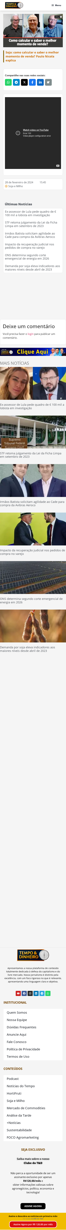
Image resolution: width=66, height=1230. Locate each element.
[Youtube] (18, 993)
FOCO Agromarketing (23, 1137)
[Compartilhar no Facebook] (32, 82)
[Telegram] (42, 993)
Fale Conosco (16, 1042)
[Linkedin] (36, 993)
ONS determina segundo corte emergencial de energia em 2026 (27, 257)
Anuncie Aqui (16, 1034)
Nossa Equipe (17, 1020)
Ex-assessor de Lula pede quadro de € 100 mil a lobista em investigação (30, 213)
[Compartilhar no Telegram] (16, 82)
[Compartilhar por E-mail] (48, 82)
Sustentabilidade (19, 1130)
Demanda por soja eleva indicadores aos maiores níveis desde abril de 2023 (32, 267)
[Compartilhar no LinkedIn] (40, 82)
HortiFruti (14, 1093)
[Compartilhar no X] (24, 82)
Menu (58, 5)
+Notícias (14, 1123)
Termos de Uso (18, 1056)
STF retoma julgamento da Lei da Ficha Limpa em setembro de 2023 (31, 224)
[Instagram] (30, 993)
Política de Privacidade (23, 1049)
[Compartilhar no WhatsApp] (8, 82)
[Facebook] (24, 993)
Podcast (13, 1079)
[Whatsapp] (47, 993)
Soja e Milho (15, 186)
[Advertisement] (33, 296)
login (31, 334)
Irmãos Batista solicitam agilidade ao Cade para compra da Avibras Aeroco (30, 235)
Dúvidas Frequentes (21, 1027)
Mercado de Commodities (26, 1108)
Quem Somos (17, 1012)
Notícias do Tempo (21, 1086)
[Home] (14, 5)
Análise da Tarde (19, 1115)
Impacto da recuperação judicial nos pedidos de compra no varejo (29, 246)
